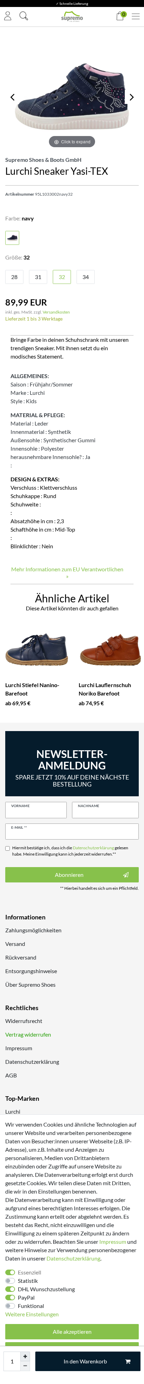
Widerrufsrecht (23, 1020)
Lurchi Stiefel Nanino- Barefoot (32, 689)
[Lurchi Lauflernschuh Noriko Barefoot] (110, 649)
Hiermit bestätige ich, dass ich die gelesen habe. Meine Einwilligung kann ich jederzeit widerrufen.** (70, 851)
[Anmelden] (7, 16)
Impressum (18, 1048)
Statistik (28, 1280)
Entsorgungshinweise (31, 971)
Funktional (31, 1305)
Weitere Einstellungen (32, 1314)
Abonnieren (69, 874)
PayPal (26, 1297)
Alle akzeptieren (72, 1331)
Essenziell (29, 1272)
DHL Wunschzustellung (46, 1289)
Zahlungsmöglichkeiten (33, 930)
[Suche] (23, 17)
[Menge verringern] (25, 1366)
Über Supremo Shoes (30, 984)
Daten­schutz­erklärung (73, 1258)
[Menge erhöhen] (25, 1356)
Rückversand (20, 957)
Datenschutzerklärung (32, 1061)
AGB (11, 1075)
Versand (15, 943)
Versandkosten (56, 312)
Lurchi (12, 1111)
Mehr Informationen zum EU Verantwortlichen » (67, 572)
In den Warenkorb (85, 1361)
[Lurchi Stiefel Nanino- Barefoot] (36, 649)
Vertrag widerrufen (28, 1034)
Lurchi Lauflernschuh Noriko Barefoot (105, 689)
